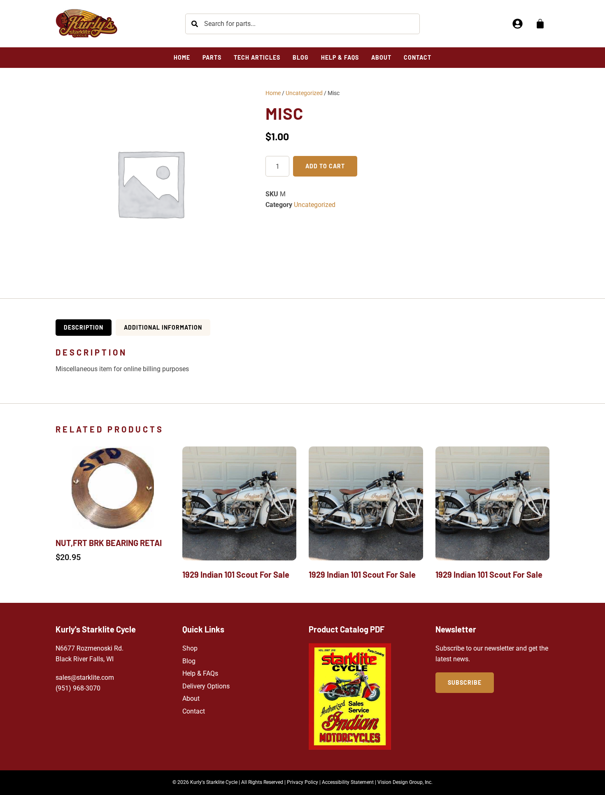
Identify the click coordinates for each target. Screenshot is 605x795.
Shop (190, 648)
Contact (193, 711)
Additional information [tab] (163, 327)
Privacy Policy (302, 782)
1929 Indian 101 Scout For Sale (235, 574)
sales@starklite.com (85, 677)
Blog (188, 661)
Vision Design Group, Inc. (405, 782)
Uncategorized (304, 93)
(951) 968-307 (76, 688)
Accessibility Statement (348, 782)
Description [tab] (83, 327)
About (191, 698)
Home (273, 93)
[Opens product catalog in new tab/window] (350, 696)
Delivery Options (206, 686)
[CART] (540, 23)
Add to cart (325, 166)
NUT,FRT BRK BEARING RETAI (109, 543)
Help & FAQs (200, 673)
